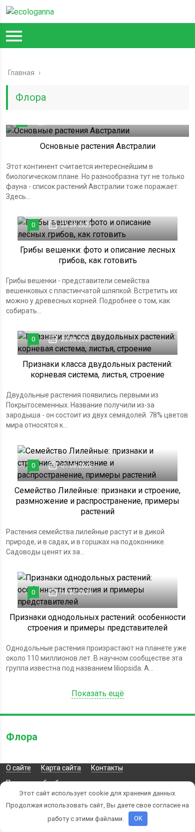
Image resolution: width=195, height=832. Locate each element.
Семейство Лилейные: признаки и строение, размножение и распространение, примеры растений (97, 501)
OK (138, 818)
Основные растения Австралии (98, 146)
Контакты (107, 768)
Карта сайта (61, 768)
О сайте (18, 768)
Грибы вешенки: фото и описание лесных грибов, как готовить (98, 255)
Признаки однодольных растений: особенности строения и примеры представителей (98, 622)
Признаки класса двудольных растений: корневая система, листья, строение (97, 369)
